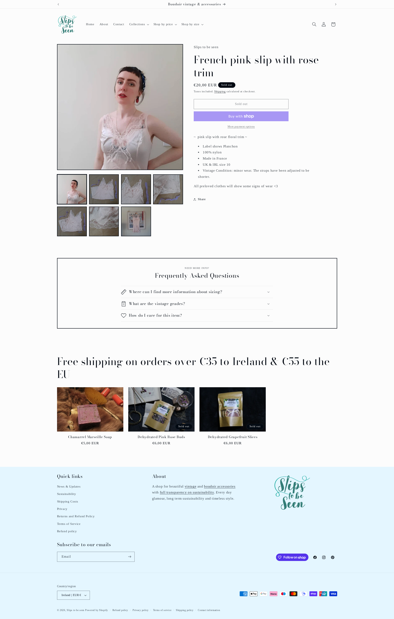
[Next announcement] (335, 4)
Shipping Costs (67, 501)
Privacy (62, 509)
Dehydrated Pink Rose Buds (161, 437)
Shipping (220, 91)
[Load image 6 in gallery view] (104, 221)
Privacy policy (141, 610)
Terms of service (162, 610)
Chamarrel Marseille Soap (90, 437)
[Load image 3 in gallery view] (136, 189)
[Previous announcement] (58, 4)
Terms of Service (69, 523)
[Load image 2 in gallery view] (104, 189)
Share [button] (202, 199)
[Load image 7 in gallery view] (136, 221)
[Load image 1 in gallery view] (72, 189)
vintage (190, 486)
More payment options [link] (241, 126)
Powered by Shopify (96, 610)
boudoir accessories (219, 486)
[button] (139, 24)
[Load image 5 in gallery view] (72, 221)
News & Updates (69, 486)
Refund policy (67, 531)
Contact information (209, 610)
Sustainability (66, 494)
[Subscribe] (129, 557)
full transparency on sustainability (187, 492)
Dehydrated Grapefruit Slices (233, 437)
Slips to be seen (75, 610)
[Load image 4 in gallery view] (168, 189)
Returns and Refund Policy (76, 516)
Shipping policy (185, 610)
